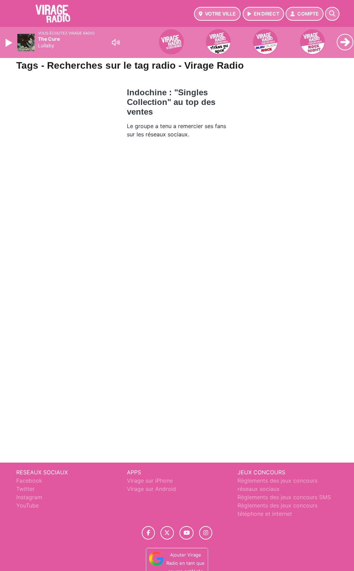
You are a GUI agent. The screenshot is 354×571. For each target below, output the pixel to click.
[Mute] (116, 42)
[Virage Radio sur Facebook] (148, 533)
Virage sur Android (151, 488)
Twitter (25, 488)
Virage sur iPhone (150, 480)
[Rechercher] (332, 14)
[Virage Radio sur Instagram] (205, 533)
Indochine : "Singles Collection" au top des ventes (171, 102)
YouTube (27, 505)
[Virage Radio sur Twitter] (167, 533)
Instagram (29, 497)
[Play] (10, 43)
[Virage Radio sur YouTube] (186, 533)
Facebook (29, 480)
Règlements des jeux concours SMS (284, 497)
